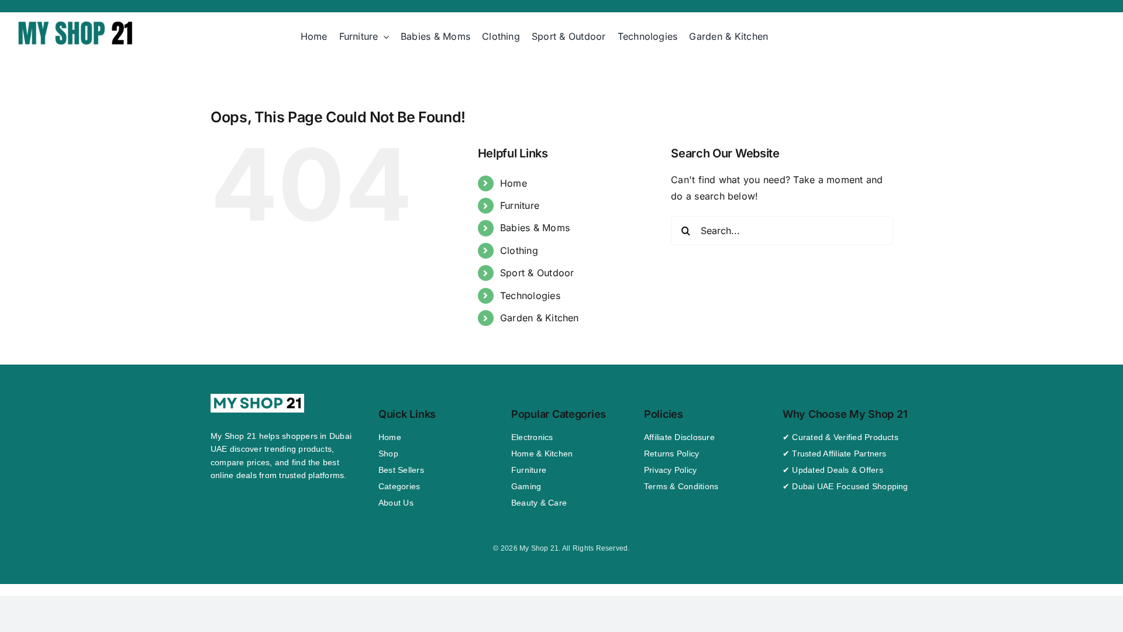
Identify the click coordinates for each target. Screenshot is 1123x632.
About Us (396, 502)
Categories (399, 486)
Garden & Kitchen (539, 318)
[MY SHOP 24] (76, 23)
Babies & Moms (535, 227)
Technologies (530, 295)
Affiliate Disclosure (679, 437)
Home (513, 183)
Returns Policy (671, 453)
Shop (388, 453)
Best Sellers (401, 470)
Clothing (519, 250)
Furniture (519, 205)
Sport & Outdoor (537, 273)
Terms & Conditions (681, 486)
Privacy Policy (670, 470)
